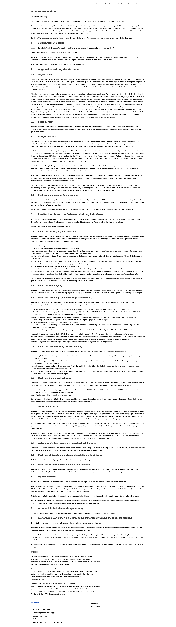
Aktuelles (108, 4)
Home (96, 4)
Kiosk (120, 4)
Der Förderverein (135, 4)
